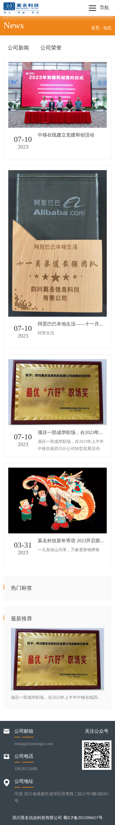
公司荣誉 (51, 48)
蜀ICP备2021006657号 (83, 818)
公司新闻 (18, 48)
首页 (95, 28)
